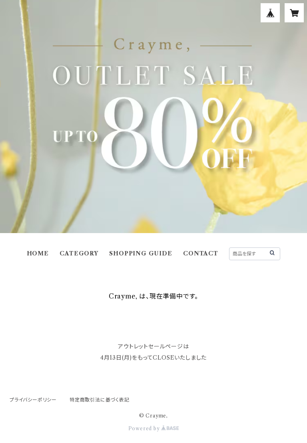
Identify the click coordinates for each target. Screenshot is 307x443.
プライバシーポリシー (33, 400)
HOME (38, 253)
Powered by (144, 428)
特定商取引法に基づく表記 (100, 400)
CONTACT (200, 253)
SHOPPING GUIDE (140, 253)
